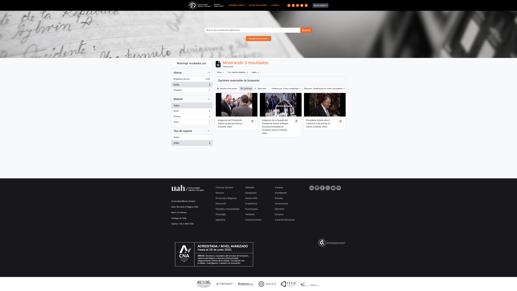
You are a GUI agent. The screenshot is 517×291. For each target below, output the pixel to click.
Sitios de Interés (258, 5)
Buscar (306, 30)
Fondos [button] (275, 5)
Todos (176, 105)
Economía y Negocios (226, 198)
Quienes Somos (237, 5)
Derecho (220, 193)
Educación (221, 203)
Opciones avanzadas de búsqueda (238, 80)
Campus (279, 187)
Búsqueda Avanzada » (258, 38)
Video (191, 144)
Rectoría (279, 198)
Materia (178, 99)
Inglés (191, 85)
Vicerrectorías (281, 203)
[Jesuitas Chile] (245, 284)
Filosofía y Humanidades (228, 209)
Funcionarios (251, 209)
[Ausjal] (203, 284)
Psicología (221, 214)
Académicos (251, 203)
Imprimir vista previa (228, 88)
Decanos (279, 214)
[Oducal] (310, 284)
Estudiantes (251, 193)
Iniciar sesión (320, 5)
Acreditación (281, 193)
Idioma (178, 72)
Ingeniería (220, 220)
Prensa (191, 117)
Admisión (249, 187)
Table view (261, 88)
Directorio (279, 209)
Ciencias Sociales (224, 187)
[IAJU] (224, 284)
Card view (247, 88)
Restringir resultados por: (192, 63)
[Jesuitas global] (267, 284)
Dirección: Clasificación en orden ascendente (323, 88)
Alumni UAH (251, 198)
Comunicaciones (253, 220)
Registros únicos (191, 80)
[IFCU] (288, 284)
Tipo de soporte (183, 130)
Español (191, 91)
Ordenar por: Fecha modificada (285, 88)
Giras (191, 112)
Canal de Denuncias (285, 220)
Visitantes (250, 214)
